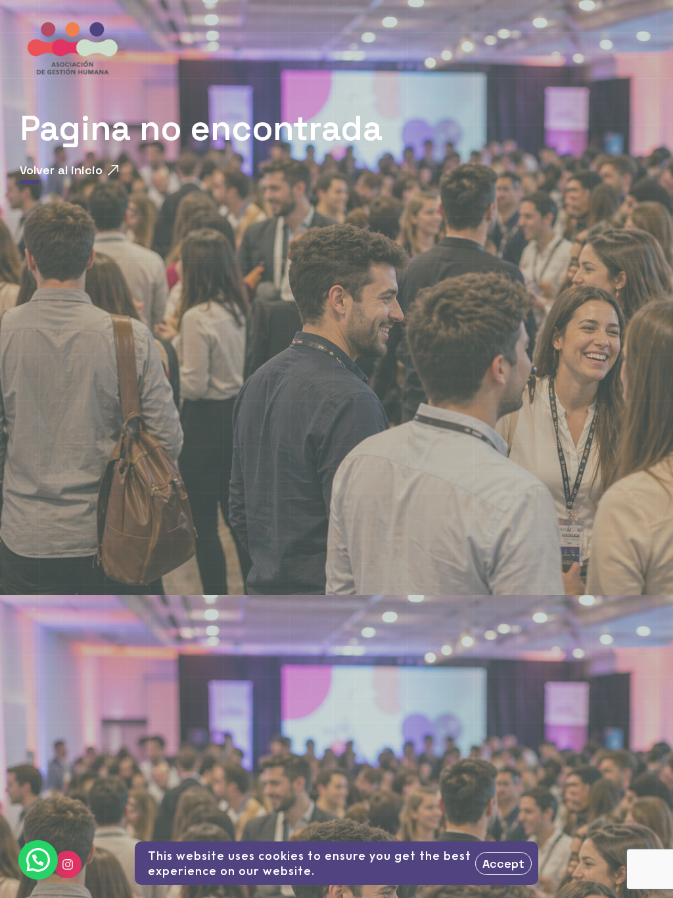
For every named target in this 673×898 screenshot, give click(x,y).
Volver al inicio (61, 169)
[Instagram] (67, 864)
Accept (503, 863)
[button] (38, 860)
